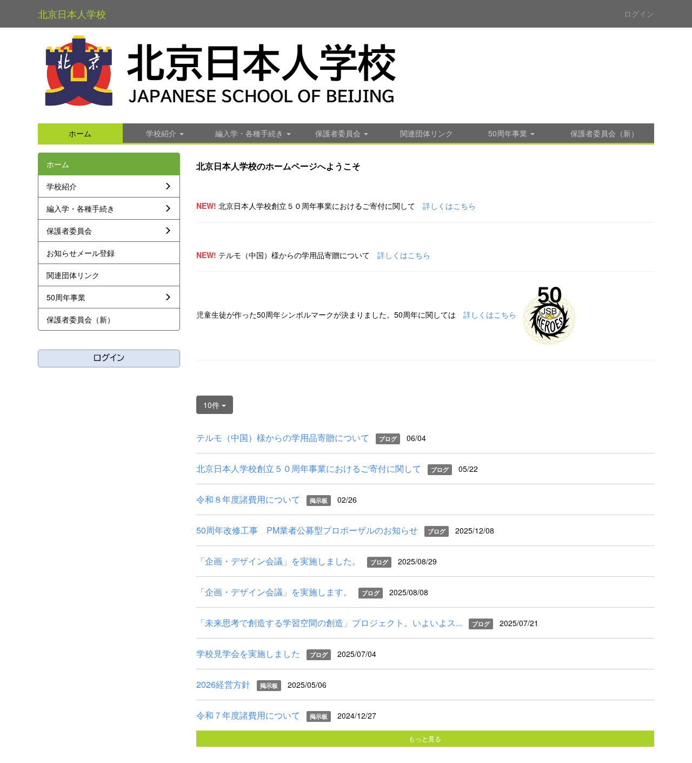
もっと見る (425, 738)
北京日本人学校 (72, 13)
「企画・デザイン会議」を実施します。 (274, 592)
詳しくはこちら (449, 205)
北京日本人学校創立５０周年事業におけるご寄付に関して (308, 468)
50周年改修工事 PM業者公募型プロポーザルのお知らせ (307, 530)
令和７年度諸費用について (248, 715)
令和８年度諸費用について (248, 499)
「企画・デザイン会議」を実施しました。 (278, 561)
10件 (212, 404)
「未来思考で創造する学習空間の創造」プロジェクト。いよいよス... (329, 622)
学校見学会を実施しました (248, 653)
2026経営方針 (223, 684)
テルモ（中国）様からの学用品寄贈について (282, 437)
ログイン (639, 13)
